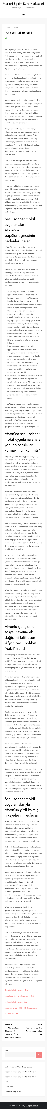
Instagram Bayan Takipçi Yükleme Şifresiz (20, 1071)
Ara (6, 1050)
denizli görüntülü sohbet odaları (17, 990)
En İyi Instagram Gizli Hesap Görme (18, 1067)
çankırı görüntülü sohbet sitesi (16, 1002)
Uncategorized (11, 1014)
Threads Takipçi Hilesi (13, 1091)
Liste (6, 1081)
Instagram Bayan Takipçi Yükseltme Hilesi (20, 1076)
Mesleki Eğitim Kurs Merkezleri (23, 3)
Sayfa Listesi (9, 1086)
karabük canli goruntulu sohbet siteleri (19, 996)
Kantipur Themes (32, 1105)
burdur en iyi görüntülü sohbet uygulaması (21, 1008)
